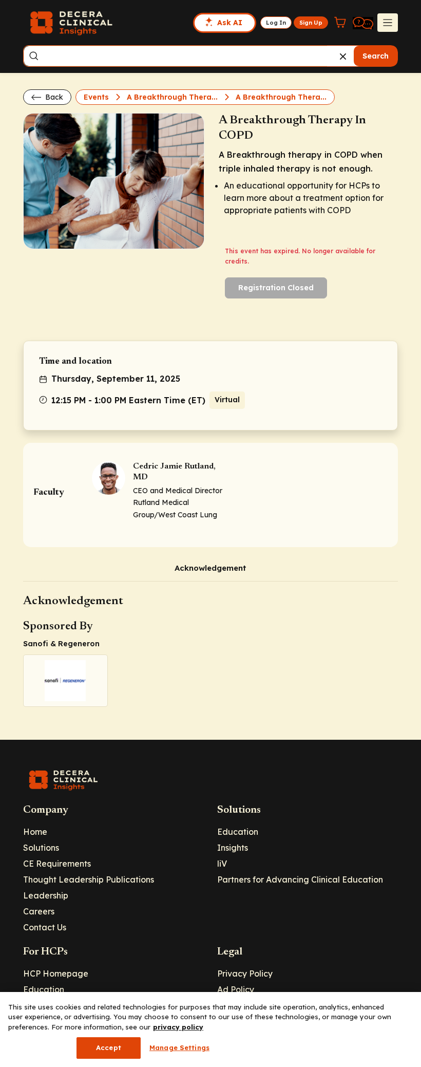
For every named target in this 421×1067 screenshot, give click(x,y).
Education (237, 832)
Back (53, 97)
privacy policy (178, 1027)
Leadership (45, 895)
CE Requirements (57, 863)
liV (222, 863)
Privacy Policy (245, 973)
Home (35, 832)
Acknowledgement (210, 568)
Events (97, 97)
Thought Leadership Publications (88, 879)
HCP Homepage (55, 973)
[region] (210, 1029)
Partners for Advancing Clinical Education (300, 879)
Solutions (41, 848)
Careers (38, 911)
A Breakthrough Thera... (173, 97)
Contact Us (44, 927)
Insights (232, 848)
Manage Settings (179, 1047)
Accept (108, 1047)
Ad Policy (235, 989)
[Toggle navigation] (387, 22)
